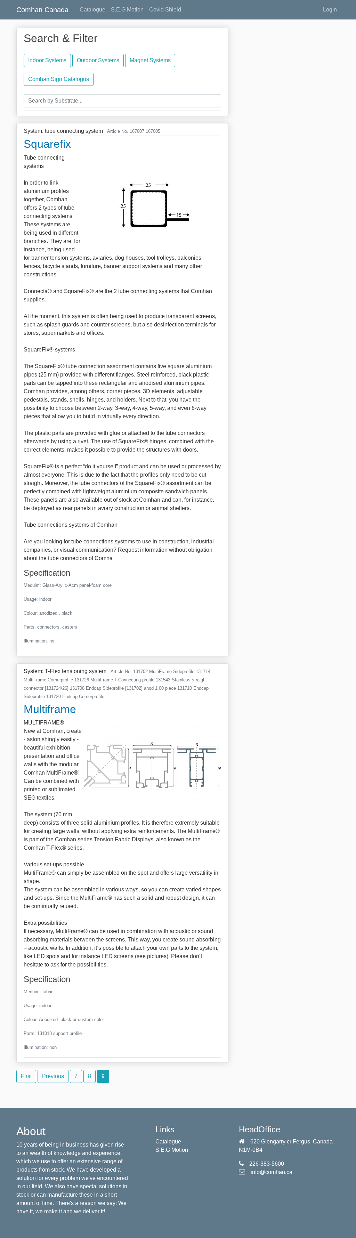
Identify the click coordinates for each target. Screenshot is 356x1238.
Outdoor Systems (98, 60)
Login (330, 10)
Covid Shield (165, 10)
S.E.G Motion (127, 10)
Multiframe (50, 709)
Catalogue (92, 10)
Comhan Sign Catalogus (58, 79)
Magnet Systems (150, 60)
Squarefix (47, 144)
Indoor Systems (47, 60)
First (26, 1076)
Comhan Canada (42, 10)
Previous (53, 1076)
